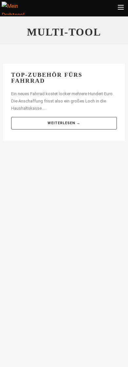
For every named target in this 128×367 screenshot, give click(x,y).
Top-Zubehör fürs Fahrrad (46, 78)
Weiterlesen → (64, 123)
